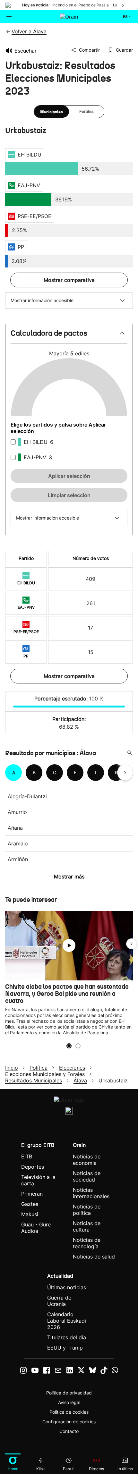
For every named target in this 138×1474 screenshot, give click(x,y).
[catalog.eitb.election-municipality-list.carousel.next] (125, 772)
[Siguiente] (123, 5)
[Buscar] (129, 753)
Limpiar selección (69, 495)
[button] (69, 336)
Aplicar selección (69, 476)
